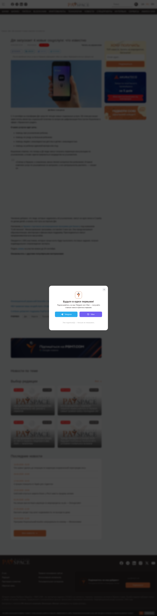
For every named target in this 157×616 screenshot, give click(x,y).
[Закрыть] (104, 289)
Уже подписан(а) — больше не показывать (78, 323)
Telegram (68, 314)
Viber (93, 314)
